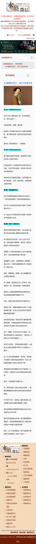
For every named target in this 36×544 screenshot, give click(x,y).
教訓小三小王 (11, 527)
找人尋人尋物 (11, 517)
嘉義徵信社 (27, 493)
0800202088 (12, 463)
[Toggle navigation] (31, 58)
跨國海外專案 (11, 520)
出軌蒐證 (26, 462)
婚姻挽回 (26, 452)
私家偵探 (9, 510)
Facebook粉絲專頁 (24, 35)
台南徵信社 (27, 497)
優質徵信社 (30, 532)
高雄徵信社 (27, 500)
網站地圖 (22, 532)
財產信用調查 (11, 493)
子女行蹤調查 (28, 475)
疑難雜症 (26, 479)
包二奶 (25, 465)
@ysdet (11, 35)
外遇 (24, 459)
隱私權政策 (14, 532)
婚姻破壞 (26, 455)
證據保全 (9, 500)
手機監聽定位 (11, 513)
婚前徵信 (26, 472)
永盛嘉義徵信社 (7, 57)
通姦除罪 (9, 523)
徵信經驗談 (10, 75)
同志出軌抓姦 (28, 469)
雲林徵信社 (27, 490)
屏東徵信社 (27, 503)
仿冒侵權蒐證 (11, 490)
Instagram (10, 483)
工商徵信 (26, 482)
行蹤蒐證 (26, 448)
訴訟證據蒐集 (11, 497)
